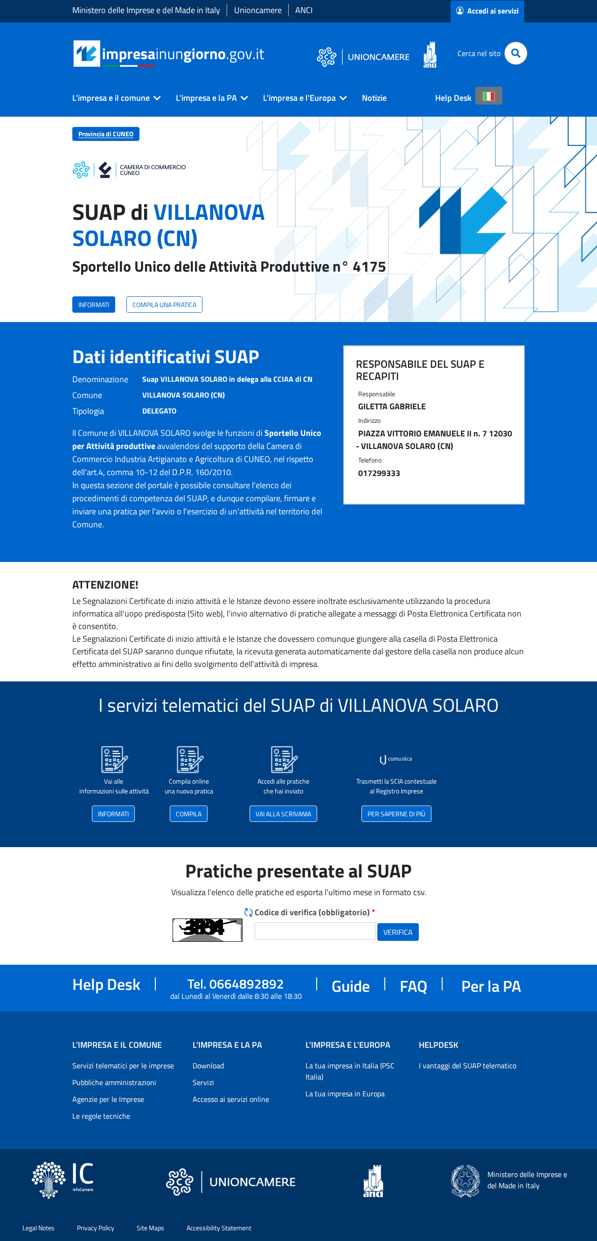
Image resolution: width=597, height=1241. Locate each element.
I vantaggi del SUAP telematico (467, 1065)
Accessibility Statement (219, 1228)
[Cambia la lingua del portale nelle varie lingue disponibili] (488, 96)
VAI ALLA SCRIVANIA (283, 814)
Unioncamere (258, 10)
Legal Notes (38, 1228)
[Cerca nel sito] (516, 53)
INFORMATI (93, 304)
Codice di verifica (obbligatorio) (315, 912)
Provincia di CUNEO (105, 134)
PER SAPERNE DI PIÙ (396, 814)
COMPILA (188, 814)
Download (208, 1065)
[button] (112, 98)
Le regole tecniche (101, 1116)
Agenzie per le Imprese (108, 1099)
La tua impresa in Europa (345, 1093)
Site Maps (150, 1228)
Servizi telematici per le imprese (123, 1065)
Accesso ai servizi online (231, 1099)
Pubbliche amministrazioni (114, 1082)
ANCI (303, 10)
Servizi (203, 1082)
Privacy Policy (95, 1228)
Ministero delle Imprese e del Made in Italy (146, 10)
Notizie (374, 97)
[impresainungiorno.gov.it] (267, 53)
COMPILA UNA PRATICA (164, 304)
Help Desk (453, 97)
